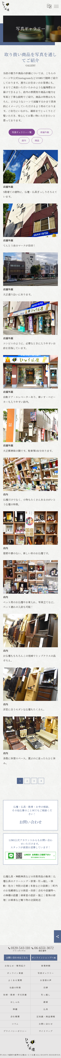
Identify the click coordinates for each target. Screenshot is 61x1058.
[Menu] (56, 6)
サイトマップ (46, 1030)
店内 (24, 140)
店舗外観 (44, 132)
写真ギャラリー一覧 (22, 132)
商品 (37, 140)
